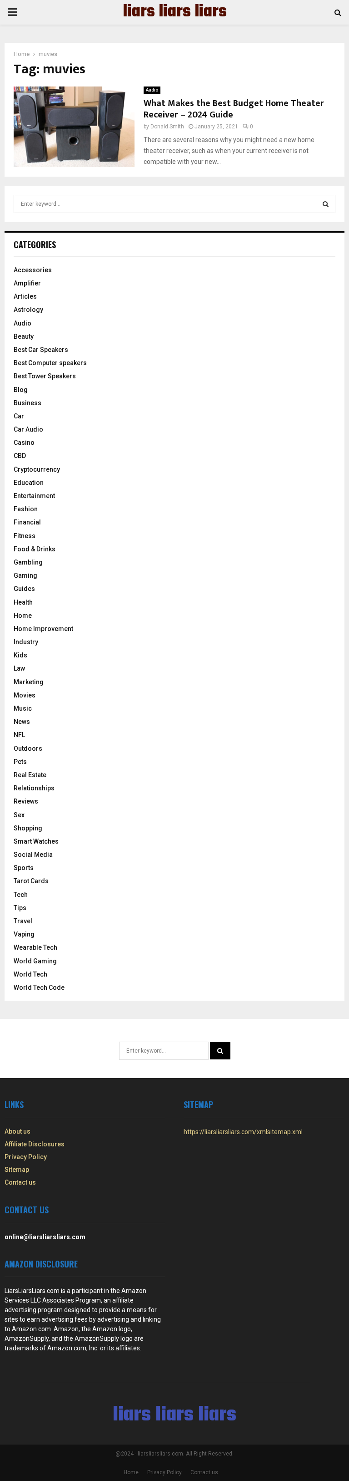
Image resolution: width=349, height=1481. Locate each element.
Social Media (33, 854)
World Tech (30, 974)
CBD (20, 455)
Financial (27, 522)
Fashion (26, 509)
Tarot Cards (31, 881)
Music (23, 708)
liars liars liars (175, 12)
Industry (26, 642)
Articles (25, 296)
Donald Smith (167, 126)
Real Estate (30, 775)
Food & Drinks (34, 549)
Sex (19, 815)
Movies (24, 695)
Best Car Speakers (41, 349)
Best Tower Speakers (45, 376)
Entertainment (34, 495)
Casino (24, 442)
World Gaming (35, 961)
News (22, 721)
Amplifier (27, 283)
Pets (20, 761)
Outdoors (28, 748)
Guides (24, 588)
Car (19, 416)
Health (23, 602)
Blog (21, 389)
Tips (20, 907)
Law (19, 668)
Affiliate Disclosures (35, 1144)
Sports (24, 867)
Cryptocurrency (37, 469)
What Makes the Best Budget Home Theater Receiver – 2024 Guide (234, 109)
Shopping (28, 828)
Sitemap (17, 1169)
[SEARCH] (325, 204)
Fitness (24, 535)
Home (23, 615)
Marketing (29, 682)
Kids (20, 655)
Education (29, 482)
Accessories (33, 270)
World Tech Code (39, 987)
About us (17, 1131)
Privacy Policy (26, 1156)
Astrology (28, 309)
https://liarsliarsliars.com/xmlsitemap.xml (243, 1131)
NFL (19, 734)
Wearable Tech (35, 947)
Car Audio (28, 429)
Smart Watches (36, 841)
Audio (152, 89)
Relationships (34, 788)
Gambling (28, 562)
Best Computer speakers (50, 362)
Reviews (26, 801)
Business (27, 403)
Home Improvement (43, 628)
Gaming (25, 575)
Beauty (24, 336)
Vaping (24, 934)
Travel (23, 921)
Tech (21, 894)
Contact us (20, 1182)
